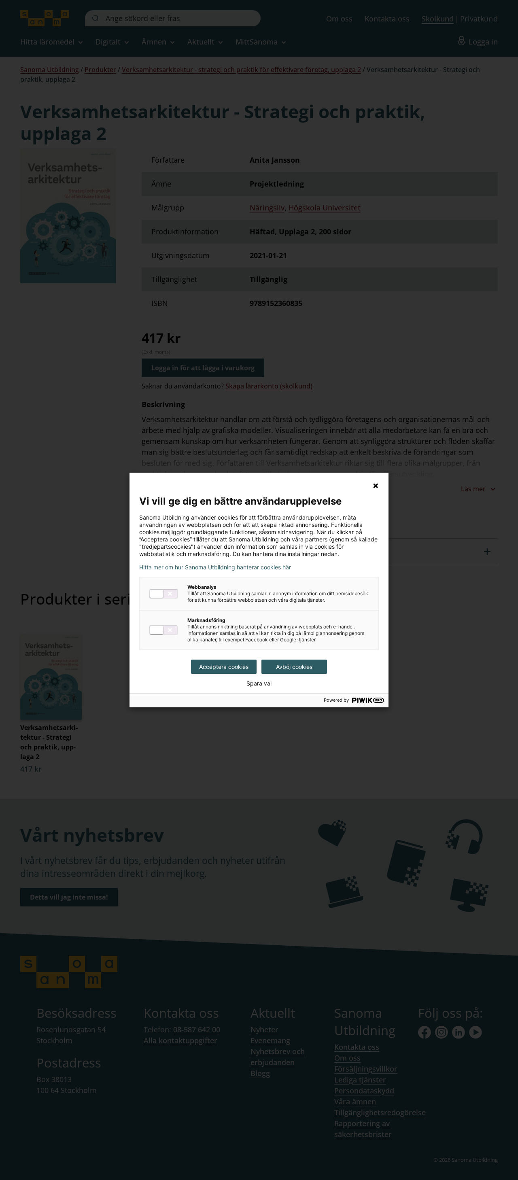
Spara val (259, 683)
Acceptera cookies (223, 666)
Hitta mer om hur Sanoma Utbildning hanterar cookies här (215, 567)
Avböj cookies (294, 666)
